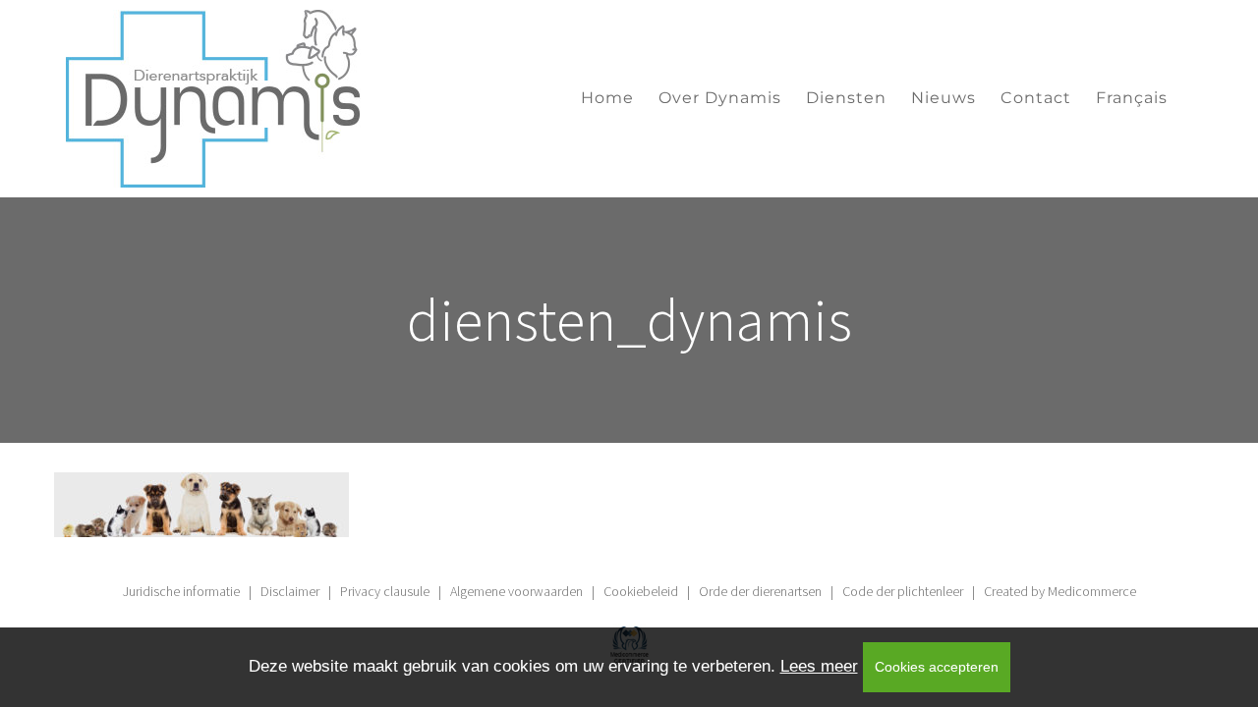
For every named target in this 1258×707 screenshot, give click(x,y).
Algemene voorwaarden (516, 591)
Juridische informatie (181, 591)
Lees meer (819, 666)
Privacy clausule (384, 591)
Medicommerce (1092, 591)
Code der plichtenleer (902, 591)
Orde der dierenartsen (760, 591)
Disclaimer (289, 591)
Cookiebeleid (640, 591)
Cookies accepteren (937, 667)
